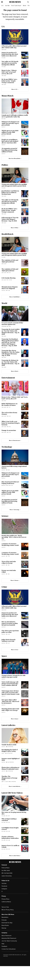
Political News (5, 867)
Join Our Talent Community (9, 941)
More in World (14, 371)
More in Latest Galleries (14, 786)
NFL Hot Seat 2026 (7, 873)
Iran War (7, 5)
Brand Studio (5, 925)
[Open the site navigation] (5, 2)
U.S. (2, 5)
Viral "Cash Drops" (16, 5)
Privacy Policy (5, 899)
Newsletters (5, 917)
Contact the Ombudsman (9, 949)
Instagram (4, 888)
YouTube (4, 883)
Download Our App (7, 922)
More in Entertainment (14, 440)
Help (3, 943)
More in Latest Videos (14, 855)
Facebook (4, 886)
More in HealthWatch (14, 297)
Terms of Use (5, 907)
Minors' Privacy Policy (8, 909)
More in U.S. (15, 89)
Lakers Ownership (7, 876)
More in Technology (14, 509)
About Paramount (6, 935)
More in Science (14, 580)
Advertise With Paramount (9, 938)
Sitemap (4, 928)
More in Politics (14, 227)
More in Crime (14, 649)
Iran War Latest (6, 870)
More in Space (14, 719)
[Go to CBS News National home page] (15, 2)
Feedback (4, 946)
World (24, 5)
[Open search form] (28, 2)
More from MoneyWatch (14, 158)
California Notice (6, 901)
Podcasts (4, 920)
